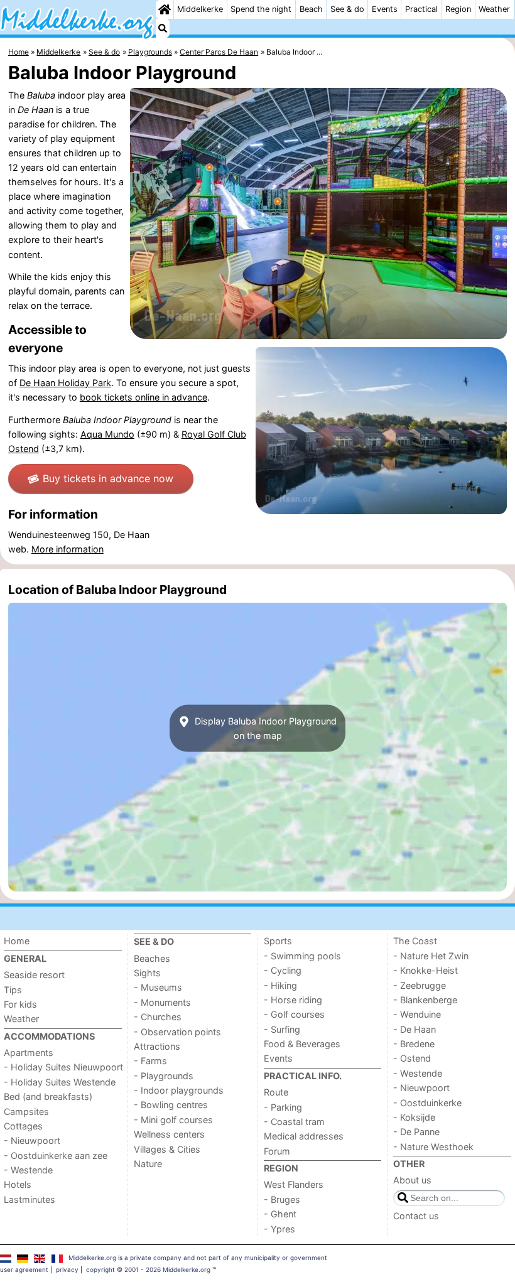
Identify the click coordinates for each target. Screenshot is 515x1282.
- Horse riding (293, 999)
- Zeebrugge (419, 985)
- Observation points (177, 1031)
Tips (13, 989)
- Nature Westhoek (433, 1146)
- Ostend (412, 1058)
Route (276, 1092)
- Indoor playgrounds (179, 1090)
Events (385, 9)
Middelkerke (200, 9)
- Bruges (282, 1199)
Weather (494, 9)
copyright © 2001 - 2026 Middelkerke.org (148, 1269)
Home (17, 940)
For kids (20, 1004)
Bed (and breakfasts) (48, 1096)
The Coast (415, 940)
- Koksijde (414, 1117)
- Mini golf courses (173, 1119)
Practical (421, 9)
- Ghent (280, 1214)
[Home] (164, 9)
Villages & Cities (167, 1149)
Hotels (17, 1184)
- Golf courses (294, 1014)
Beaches (152, 958)
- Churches (158, 1016)
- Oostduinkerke (427, 1102)
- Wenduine (417, 1014)
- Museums (158, 987)
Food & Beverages (302, 1043)
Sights (147, 972)
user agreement (24, 1269)
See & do (347, 9)
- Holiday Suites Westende (60, 1082)
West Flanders (293, 1184)
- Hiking (280, 985)
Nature (148, 1163)
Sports (278, 940)
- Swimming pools (302, 956)
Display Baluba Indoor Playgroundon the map (264, 728)
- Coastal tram (294, 1121)
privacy (67, 1269)
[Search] (163, 28)
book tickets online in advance (143, 397)
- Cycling (282, 970)
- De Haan (414, 1029)
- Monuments (162, 1002)
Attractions (157, 1046)
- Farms (150, 1060)
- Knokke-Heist (425, 970)
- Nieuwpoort (32, 1140)
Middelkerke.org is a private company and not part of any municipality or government (197, 1257)
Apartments (28, 1052)
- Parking (283, 1107)
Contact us (416, 1215)
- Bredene (414, 1043)
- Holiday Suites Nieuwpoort (63, 1067)
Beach (311, 9)
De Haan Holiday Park (65, 382)
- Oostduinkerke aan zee (55, 1155)
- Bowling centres (171, 1104)
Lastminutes (29, 1199)
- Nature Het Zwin (431, 956)
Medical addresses (304, 1136)
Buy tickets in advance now (108, 478)
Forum (277, 1151)
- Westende (28, 1170)
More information (67, 549)
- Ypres (279, 1229)
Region (458, 9)
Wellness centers (169, 1134)
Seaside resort (34, 974)
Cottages (23, 1126)
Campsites (26, 1111)
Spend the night (260, 9)
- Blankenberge (425, 999)
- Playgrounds (163, 1075)
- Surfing (282, 1029)
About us (412, 1180)
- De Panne (416, 1131)
